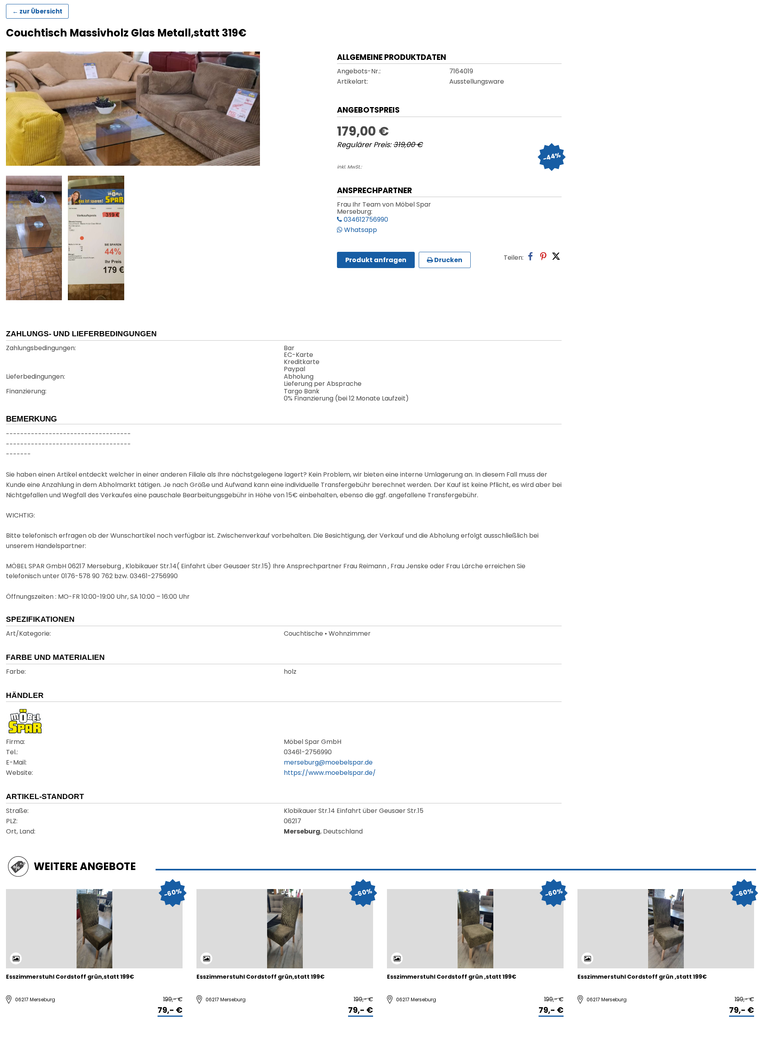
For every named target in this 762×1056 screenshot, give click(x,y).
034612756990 (365, 220)
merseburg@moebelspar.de (328, 763)
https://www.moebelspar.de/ (330, 773)
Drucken (447, 259)
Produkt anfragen (375, 259)
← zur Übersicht (37, 11)
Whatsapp (360, 230)
